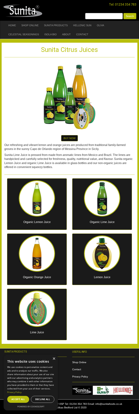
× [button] (53, 358)
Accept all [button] (18, 399)
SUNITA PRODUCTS (56, 25)
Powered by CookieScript (30, 406)
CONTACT (82, 34)
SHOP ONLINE (30, 25)
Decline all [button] (42, 399)
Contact (76, 369)
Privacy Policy (80, 376)
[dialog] (31, 382)
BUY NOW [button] (69, 138)
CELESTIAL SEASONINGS (23, 34)
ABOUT (66, 34)
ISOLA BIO (50, 34)
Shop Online (79, 362)
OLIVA (100, 25)
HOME (12, 25)
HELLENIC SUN (82, 25)
